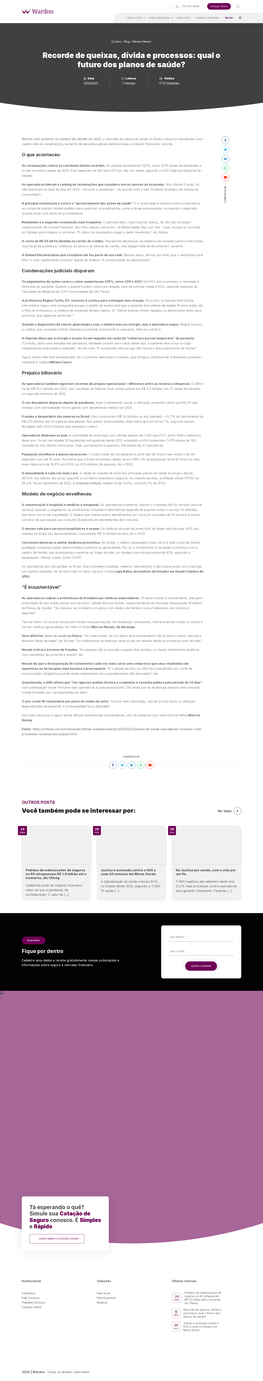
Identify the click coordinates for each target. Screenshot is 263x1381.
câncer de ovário (163, 305)
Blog (127, 41)
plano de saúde (55, 636)
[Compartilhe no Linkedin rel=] (225, 159)
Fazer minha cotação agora (59, 1238)
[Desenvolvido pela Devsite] (238, 1372)
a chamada (81, 483)
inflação (95, 483)
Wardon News (141, 41)
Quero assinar (201, 965)
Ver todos (225, 811)
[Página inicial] (38, 10)
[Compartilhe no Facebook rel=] (225, 140)
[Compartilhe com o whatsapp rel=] (225, 168)
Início (117, 41)
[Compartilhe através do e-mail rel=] (225, 177)
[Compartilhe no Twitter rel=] (225, 149)
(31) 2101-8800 (191, 6)
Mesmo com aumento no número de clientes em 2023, (62, 139)
